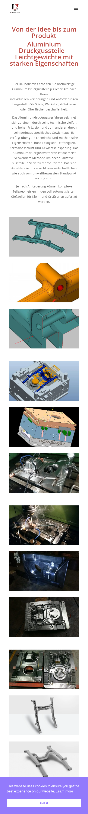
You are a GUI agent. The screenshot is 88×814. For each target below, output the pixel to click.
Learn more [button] (64, 791)
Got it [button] (44, 803)
